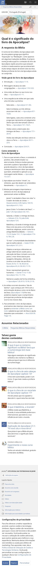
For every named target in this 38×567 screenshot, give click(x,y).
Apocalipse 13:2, (12, 275)
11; (21, 234)
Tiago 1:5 (7, 316)
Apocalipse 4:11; (12, 205)
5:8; (21, 266)
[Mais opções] (35, 7)
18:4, (10, 236)
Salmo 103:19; (27, 203)
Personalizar (24, 563)
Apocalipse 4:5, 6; (13, 266)
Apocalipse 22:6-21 (22, 146)
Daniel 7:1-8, (21, 272)
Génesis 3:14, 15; (15, 218)
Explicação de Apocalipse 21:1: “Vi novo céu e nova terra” (21, 427)
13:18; (27, 281)
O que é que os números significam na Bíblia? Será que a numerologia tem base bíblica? (21, 349)
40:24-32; (25, 264)
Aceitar (5, 563)
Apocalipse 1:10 (18, 292)
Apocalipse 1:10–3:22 (26, 88)
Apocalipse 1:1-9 (22, 82)
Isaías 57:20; (29, 243)
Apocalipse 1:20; (15, 281)
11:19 (28, 266)
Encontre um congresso (10, 492)
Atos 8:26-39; (30, 313)
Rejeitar (14, 563)
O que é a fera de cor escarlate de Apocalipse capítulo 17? (22, 391)
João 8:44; (25, 218)
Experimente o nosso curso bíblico (20, 446)
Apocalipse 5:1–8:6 (24, 105)
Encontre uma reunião (10, 488)
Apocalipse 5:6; (20, 212)
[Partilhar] (30, 7)
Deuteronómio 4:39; (14, 203)
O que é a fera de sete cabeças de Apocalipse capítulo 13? (22, 372)
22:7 (8, 176)
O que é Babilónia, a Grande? (21, 407)
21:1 (20, 245)
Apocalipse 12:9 (12, 220)
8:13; (23, 281)
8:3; (24, 266)
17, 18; (18, 264)
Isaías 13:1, (15, 234)
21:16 (32, 281)
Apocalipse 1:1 (21, 185)
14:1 (27, 212)
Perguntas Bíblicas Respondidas (12, 7)
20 (13, 236)
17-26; (28, 272)
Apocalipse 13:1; (12, 245)
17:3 (23, 275)
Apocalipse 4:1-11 (17, 94)
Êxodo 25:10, (11, 264)
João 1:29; (10, 212)
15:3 (20, 205)
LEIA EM (5, 12)
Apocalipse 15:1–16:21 (21, 125)
